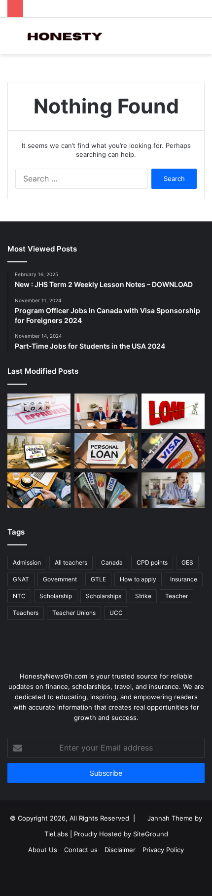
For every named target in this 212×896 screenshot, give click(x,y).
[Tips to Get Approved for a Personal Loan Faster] (39, 411)
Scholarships (103, 596)
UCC (116, 612)
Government (60, 579)
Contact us (81, 850)
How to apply (138, 579)
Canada (112, 562)
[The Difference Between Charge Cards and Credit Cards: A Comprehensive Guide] (39, 490)
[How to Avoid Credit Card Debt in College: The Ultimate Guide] (173, 490)
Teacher (176, 596)
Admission (27, 562)
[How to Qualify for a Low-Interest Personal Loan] (106, 450)
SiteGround (150, 834)
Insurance (183, 579)
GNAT (21, 579)
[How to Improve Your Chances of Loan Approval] (173, 411)
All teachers (71, 562)
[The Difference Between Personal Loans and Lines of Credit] (106, 411)
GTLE (98, 579)
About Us (42, 850)
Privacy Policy (163, 850)
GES (187, 562)
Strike (143, 596)
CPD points (152, 562)
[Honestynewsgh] (64, 36)
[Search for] (200, 40)
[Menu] (12, 40)
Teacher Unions (74, 612)
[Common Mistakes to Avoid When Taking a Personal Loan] (39, 450)
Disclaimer (120, 850)
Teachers (25, 612)
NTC (19, 596)
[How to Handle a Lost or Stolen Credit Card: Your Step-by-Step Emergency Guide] (173, 450)
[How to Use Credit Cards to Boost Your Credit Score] (106, 490)
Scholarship (55, 596)
